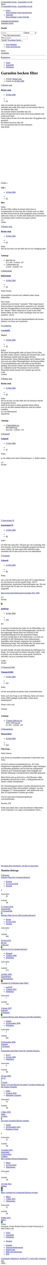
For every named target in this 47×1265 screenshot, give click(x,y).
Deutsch (9, 1241)
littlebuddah (6, 276)
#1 (7, 101)
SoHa (8, 1091)
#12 (7, 745)
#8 (7, 536)
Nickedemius (6, 977)
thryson (4, 943)
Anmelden (5, 53)
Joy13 (8, 1055)
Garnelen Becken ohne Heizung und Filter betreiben (21, 1017)
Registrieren (5, 57)
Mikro (8, 1163)
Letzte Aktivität (23, 17)
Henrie (8, 919)
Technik (9, 886)
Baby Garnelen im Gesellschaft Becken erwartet (19, 1192)
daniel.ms (5, 609)
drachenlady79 (7, 525)
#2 (7, 198)
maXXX (9, 987)
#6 (7, 394)
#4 (7, 287)
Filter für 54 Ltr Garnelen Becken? (14, 949)
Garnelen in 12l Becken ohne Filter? (15, 983)
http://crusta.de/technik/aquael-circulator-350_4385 (20, 593)
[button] (3, 4)
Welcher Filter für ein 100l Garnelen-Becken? (18, 915)
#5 (7, 346)
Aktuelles (9, 15)
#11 (7, 683)
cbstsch (8, 1021)
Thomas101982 (7, 672)
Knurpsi (9, 881)
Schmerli (4, 439)
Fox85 (8, 1125)
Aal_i (3, 187)
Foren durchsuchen (24, 13)
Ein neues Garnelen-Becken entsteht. (15, 1121)
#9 (7, 571)
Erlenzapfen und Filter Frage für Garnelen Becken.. (20, 1051)
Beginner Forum (12, 1129)
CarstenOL (5, 330)
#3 (7, 242)
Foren (8, 10)
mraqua (4, 1186)
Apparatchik (5, 909)
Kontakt (9, 1245)
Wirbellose (10, 958)
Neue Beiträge (11, 13)
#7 (7, 450)
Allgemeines (10, 1167)
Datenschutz (10, 1250)
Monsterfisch (6, 734)
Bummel (9, 953)
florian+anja (17, 79)
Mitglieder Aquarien (13, 1095)
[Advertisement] (23, 156)
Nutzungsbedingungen (14, 1247)
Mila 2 (8, 1197)
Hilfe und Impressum (14, 1252)
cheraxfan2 (5, 1152)
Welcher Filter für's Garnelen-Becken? (15, 877)
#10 (7, 620)
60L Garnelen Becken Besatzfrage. (14, 1159)
